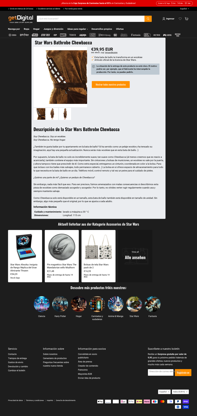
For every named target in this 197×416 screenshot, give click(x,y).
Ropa (26, 29)
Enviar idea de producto (89, 378)
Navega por (14, 29)
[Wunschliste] (180, 18)
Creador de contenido (88, 366)
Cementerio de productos (55, 358)
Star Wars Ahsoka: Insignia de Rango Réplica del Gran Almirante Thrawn (23, 267)
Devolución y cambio (18, 366)
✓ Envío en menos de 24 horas (20, 9)
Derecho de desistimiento (65, 400)
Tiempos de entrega (17, 358)
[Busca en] (148, 19)
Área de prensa (85, 361)
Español (183, 9)
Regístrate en (183, 372)
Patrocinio (83, 370)
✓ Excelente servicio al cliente (48, 9)
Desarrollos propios (102, 29)
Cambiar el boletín (16, 370)
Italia (179, 392)
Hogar (36, 29)
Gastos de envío (15, 362)
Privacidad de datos (15, 400)
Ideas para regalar (76, 29)
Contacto (12, 354)
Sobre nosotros (50, 354)
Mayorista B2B (85, 374)
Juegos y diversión (53, 29)
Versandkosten (111, 52)
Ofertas (120, 29)
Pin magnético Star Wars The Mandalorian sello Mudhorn (61, 266)
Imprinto (50, 400)
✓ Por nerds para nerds (72, 9)
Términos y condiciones (35, 400)
